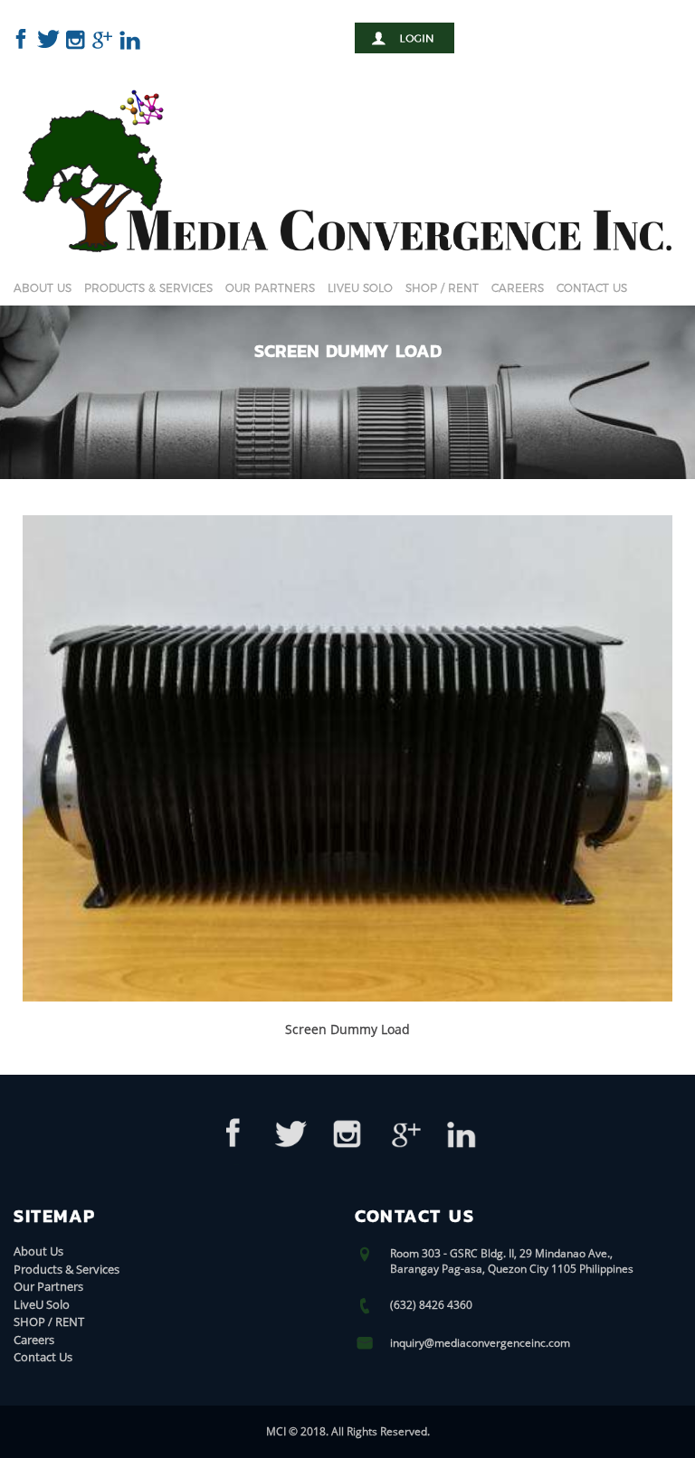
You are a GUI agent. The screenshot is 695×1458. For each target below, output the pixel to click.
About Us (42, 288)
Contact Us (592, 288)
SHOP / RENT (442, 288)
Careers (517, 288)
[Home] (347, 271)
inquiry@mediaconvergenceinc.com (480, 1342)
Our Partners (270, 288)
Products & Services (148, 288)
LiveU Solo (360, 288)
